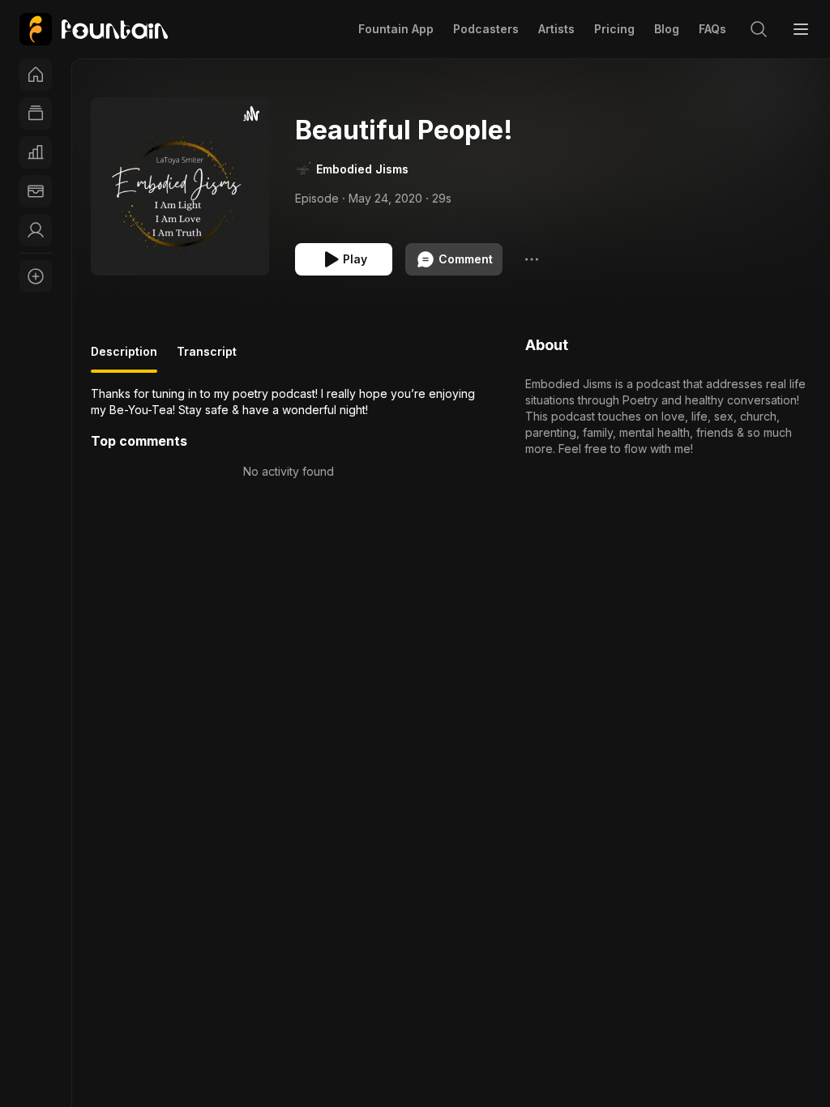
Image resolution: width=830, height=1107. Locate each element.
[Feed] (35, 113)
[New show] (35, 276)
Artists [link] (556, 29)
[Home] (35, 74)
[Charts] (35, 152)
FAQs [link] (712, 29)
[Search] (758, 29)
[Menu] (801, 29)
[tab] (124, 358)
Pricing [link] (614, 29)
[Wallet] (35, 191)
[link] (93, 29)
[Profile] (35, 230)
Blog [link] (666, 29)
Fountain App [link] (396, 29)
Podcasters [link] (486, 29)
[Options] (532, 259)
